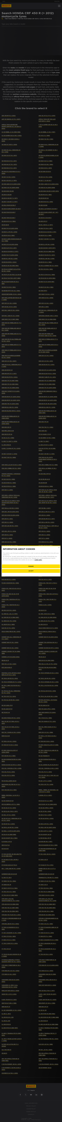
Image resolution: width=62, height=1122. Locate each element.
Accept (31, 571)
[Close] (59, 547)
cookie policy (38, 560)
